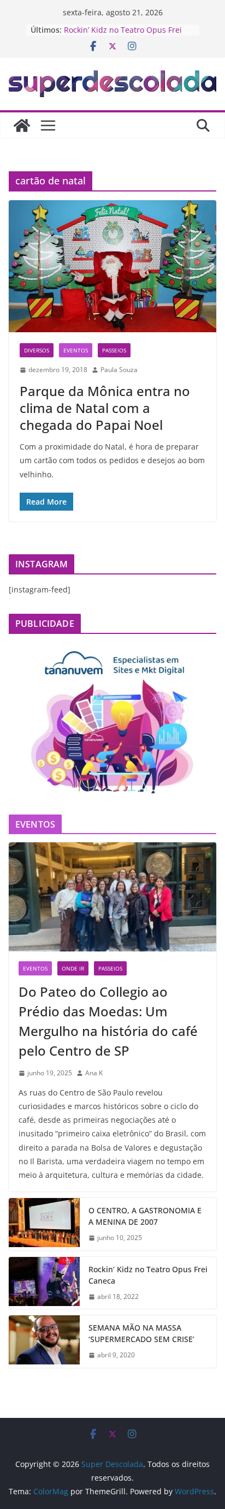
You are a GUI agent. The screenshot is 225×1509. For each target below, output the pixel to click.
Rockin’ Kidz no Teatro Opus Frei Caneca (148, 1275)
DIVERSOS (36, 350)
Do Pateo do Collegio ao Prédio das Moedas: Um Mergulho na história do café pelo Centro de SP (108, 1021)
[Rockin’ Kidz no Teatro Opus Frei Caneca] (44, 1283)
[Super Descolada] (22, 125)
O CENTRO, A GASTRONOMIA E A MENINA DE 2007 (145, 1216)
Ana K (94, 1072)
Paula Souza (119, 369)
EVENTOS (75, 350)
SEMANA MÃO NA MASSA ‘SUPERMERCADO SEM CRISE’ (141, 1333)
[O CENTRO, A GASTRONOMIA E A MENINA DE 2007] (44, 1224)
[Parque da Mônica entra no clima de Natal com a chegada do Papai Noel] (112, 266)
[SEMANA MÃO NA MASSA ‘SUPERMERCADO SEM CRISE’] (44, 1341)
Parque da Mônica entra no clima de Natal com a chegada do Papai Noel (105, 408)
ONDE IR (73, 968)
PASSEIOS (114, 350)
